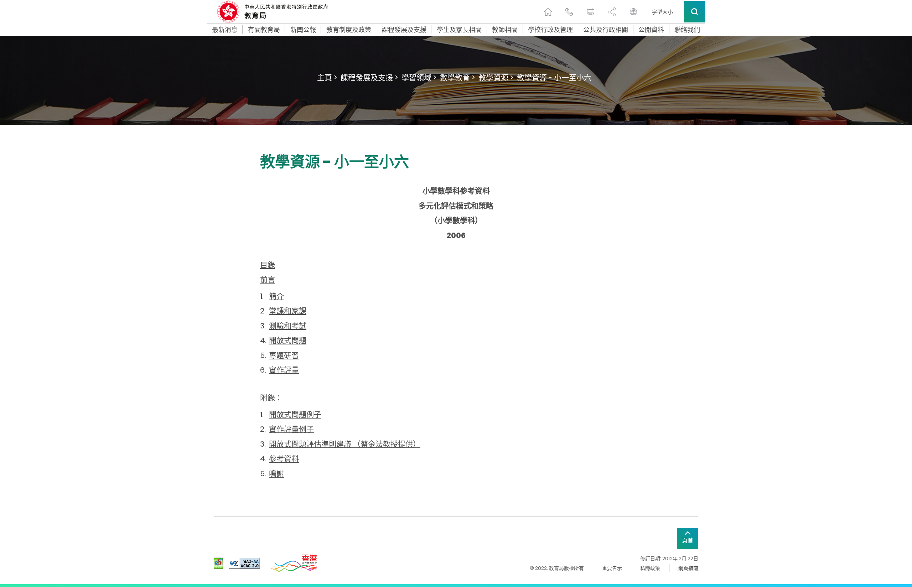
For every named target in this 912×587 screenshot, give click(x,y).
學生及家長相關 (459, 30)
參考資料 (284, 458)
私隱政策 (650, 568)
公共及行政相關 (605, 30)
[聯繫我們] (569, 12)
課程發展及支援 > (369, 77)
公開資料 (651, 30)
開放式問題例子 (295, 414)
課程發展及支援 (404, 30)
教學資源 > (495, 77)
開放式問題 (287, 340)
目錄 (267, 265)
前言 (267, 279)
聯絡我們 (687, 30)
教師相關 (505, 30)
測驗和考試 (287, 326)
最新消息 (225, 30)
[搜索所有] (694, 11)
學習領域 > (418, 77)
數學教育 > (457, 77)
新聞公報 (303, 30)
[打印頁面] (591, 12)
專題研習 (284, 355)
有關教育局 (264, 30)
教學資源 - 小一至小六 (554, 77)
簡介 (276, 296)
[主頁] (548, 12)
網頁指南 (688, 568)
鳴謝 (276, 473)
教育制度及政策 (348, 30)
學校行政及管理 (550, 30)
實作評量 (284, 370)
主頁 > (327, 77)
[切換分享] (612, 12)
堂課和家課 (287, 311)
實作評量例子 (291, 429)
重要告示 (612, 568)
